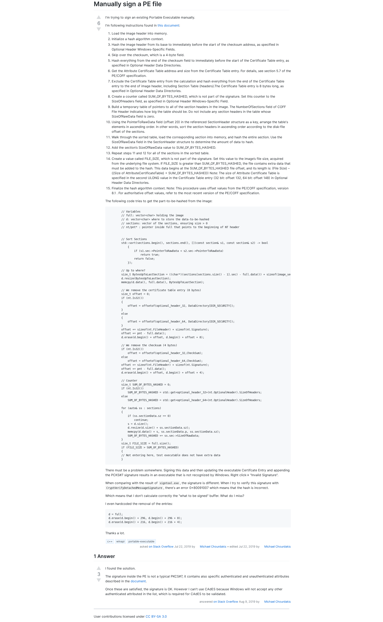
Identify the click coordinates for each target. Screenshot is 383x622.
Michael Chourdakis (212, 546)
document (138, 581)
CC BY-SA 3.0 (156, 616)
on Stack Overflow (161, 546)
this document (168, 25)
